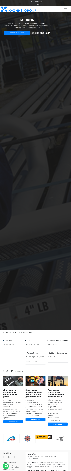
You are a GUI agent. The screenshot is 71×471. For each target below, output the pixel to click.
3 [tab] (36, 450)
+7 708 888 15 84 (41, 33)
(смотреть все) (19, 371)
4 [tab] (39, 450)
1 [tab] (31, 450)
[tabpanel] (11, 438)
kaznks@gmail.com (33, 344)
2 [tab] (33, 450)
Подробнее (13, 422)
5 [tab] (42, 450)
